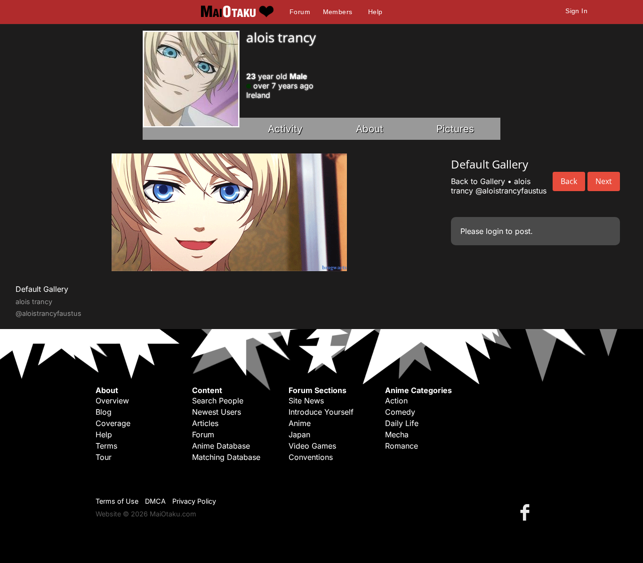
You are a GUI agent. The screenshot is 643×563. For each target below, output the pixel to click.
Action (396, 400)
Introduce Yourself (321, 412)
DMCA (155, 501)
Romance (401, 445)
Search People (217, 400)
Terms (106, 445)
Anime (300, 423)
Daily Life (401, 423)
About (369, 129)
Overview (112, 400)
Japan (299, 434)
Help (375, 12)
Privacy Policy (194, 501)
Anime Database (221, 445)
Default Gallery (42, 289)
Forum (299, 12)
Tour (104, 457)
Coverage (113, 423)
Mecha (397, 434)
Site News (306, 400)
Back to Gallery (478, 181)
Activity (285, 129)
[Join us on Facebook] (527, 512)
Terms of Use (117, 501)
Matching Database (226, 457)
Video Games (312, 445)
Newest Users (216, 412)
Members (338, 12)
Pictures (455, 129)
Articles (205, 423)
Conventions (311, 457)
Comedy (400, 412)
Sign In (576, 11)
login (494, 231)
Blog (104, 412)
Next (603, 181)
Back (569, 181)
